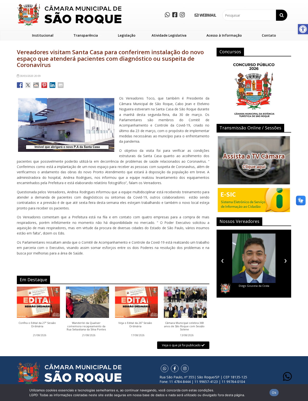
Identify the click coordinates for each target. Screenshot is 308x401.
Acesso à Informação (224, 35)
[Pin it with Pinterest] (44, 85)
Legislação (126, 35)
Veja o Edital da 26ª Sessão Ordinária (135, 324)
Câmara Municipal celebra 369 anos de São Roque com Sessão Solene (184, 326)
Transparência (85, 35)
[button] (303, 29)
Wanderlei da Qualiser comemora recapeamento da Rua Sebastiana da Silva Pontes (86, 326)
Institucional (42, 35)
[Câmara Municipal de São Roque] (69, 5)
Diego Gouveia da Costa (254, 285)
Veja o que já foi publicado (181, 345)
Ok (274, 392)
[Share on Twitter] (28, 85)
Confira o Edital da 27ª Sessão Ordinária (37, 324)
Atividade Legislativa (169, 35)
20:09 (30, 76)
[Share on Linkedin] (52, 85)
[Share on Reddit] (36, 85)
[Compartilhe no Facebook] (20, 85)
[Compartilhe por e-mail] (61, 85)
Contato (269, 35)
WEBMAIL (207, 15)
